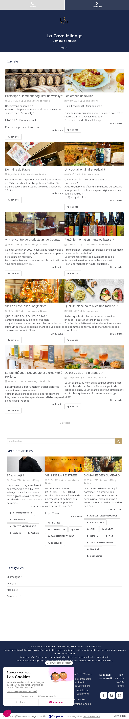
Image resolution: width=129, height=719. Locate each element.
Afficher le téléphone (83, 691)
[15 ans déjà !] (26, 464)
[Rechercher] (118, 441)
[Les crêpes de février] (94, 80)
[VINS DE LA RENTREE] (64, 464)
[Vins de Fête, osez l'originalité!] (34, 291)
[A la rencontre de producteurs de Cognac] (34, 224)
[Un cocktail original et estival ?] (94, 154)
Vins (9, 583)
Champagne (13, 576)
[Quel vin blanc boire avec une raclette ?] (94, 291)
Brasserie (12, 596)
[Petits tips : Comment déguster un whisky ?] (34, 80)
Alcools (11, 589)
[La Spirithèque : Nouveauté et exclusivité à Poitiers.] (34, 357)
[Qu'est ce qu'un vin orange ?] (94, 357)
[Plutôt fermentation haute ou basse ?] (94, 224)
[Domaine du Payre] (34, 154)
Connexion (120, 715)
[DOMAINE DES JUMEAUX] (103, 464)
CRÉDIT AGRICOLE (91, 716)
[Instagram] (119, 695)
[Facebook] (103, 695)
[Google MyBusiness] (111, 695)
